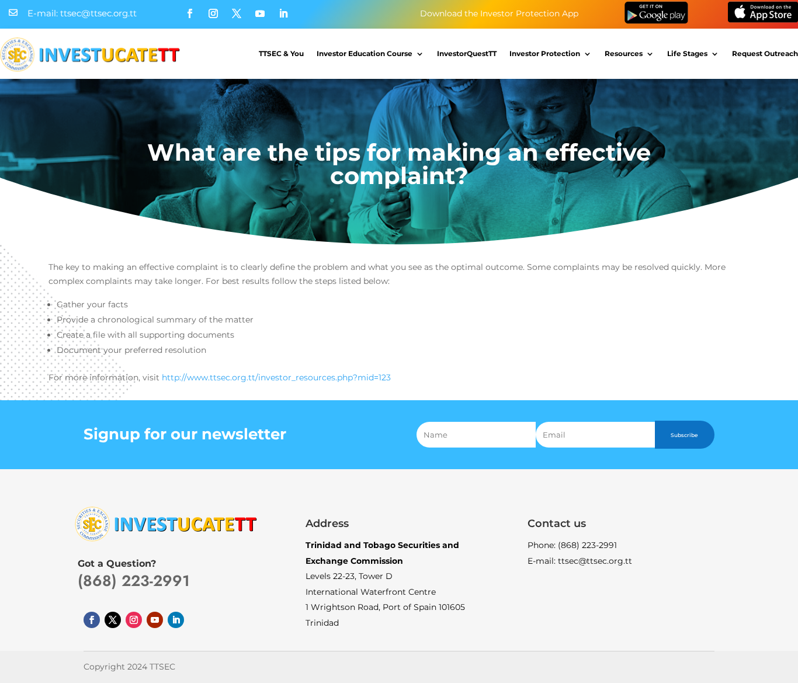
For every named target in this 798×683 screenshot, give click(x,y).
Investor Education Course (364, 53)
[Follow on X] (236, 13)
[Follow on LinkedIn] (283, 13)
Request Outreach (765, 53)
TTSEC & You (281, 53)
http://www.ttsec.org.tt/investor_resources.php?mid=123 (276, 377)
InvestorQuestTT (467, 53)
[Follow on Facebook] (190, 13)
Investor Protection (544, 53)
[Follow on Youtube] (260, 13)
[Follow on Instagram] (213, 13)
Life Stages (687, 53)
